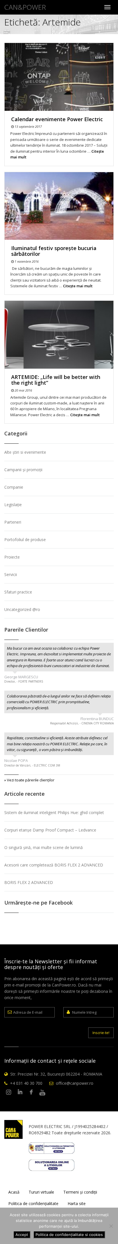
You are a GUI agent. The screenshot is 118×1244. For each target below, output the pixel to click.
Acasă (13, 1192)
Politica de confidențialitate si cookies (69, 1234)
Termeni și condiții (80, 1192)
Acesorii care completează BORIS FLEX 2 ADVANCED (53, 865)
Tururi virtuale (41, 1192)
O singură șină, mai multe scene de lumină (43, 847)
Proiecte (12, 557)
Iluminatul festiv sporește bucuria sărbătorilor (54, 251)
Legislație (13, 504)
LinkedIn (20, 1092)
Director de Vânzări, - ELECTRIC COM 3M (32, 765)
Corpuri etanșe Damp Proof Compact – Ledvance (50, 830)
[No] (111, 1226)
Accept (21, 1234)
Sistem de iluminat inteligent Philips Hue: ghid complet (54, 812)
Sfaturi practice (18, 592)
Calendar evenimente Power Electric (57, 119)
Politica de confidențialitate (33, 1203)
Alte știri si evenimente (25, 452)
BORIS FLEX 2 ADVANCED (28, 882)
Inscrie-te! (101, 1032)
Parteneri (12, 522)
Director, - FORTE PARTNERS (23, 681)
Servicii (10, 574)
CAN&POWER (25, 7)
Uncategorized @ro (22, 609)
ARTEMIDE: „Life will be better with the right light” (55, 380)
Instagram (8, 1092)
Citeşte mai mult (78, 285)
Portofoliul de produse (25, 539)
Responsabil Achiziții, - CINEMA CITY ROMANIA (82, 723)
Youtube (42, 1092)
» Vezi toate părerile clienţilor (29, 780)
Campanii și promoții (23, 469)
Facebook (31, 1092)
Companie (13, 487)
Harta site (77, 1203)
